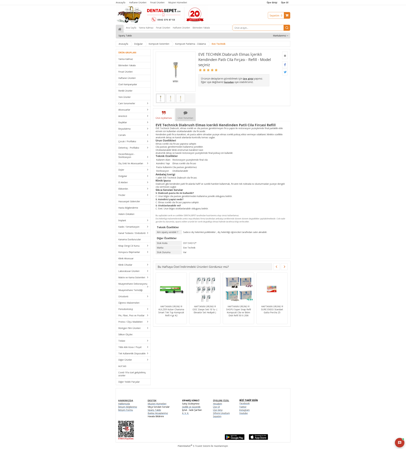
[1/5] (200, 70)
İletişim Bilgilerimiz (127, 406)
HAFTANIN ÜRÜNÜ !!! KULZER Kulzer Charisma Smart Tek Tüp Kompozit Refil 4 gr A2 (171, 311)
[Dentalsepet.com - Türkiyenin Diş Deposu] (162, 23)
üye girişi (248, 78)
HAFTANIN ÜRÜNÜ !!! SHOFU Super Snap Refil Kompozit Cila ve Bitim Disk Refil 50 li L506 (238, 311)
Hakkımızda (124, 403)
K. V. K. (185, 413)
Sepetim (276, 15)
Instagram (244, 409)
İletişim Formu (125, 409)
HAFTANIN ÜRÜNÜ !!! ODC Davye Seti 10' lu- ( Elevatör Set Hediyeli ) (205, 309)
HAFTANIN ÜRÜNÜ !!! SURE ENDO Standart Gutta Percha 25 (272, 309)
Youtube (243, 413)
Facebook (244, 403)
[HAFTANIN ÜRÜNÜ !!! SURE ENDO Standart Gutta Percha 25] (272, 289)
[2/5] (202, 70)
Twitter (242, 406)
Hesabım (217, 403)
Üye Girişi (272, 2)
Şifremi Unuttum (221, 413)
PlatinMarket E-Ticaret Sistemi (194, 445)
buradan (229, 82)
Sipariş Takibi (154, 409)
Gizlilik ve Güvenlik (191, 406)
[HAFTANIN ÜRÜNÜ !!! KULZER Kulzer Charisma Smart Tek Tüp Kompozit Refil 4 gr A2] (171, 289)
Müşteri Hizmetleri (157, 403)
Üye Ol (284, 2)
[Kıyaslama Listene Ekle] (285, 55)
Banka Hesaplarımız (158, 413)
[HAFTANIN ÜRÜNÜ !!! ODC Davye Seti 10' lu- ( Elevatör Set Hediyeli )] (205, 289)
